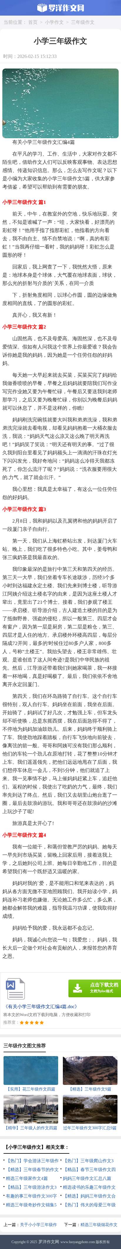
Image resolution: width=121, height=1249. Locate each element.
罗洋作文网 (48, 1242)
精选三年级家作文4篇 (27, 1178)
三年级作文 (83, 22)
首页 (33, 22)
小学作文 (54, 22)
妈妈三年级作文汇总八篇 (87, 1178)
